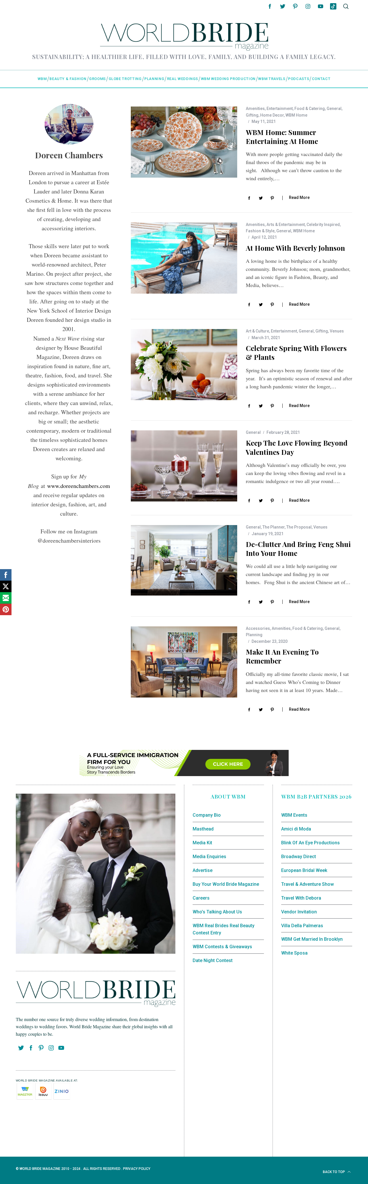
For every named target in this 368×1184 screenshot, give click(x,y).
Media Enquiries (209, 856)
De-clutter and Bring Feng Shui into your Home (298, 548)
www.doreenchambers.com (78, 486)
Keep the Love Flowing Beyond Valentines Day (297, 447)
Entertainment (280, 108)
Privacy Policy (136, 1169)
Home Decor (272, 115)
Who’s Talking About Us (217, 912)
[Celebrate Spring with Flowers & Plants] (184, 364)
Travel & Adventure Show (307, 884)
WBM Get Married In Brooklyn (312, 939)
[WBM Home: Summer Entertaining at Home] (184, 142)
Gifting (252, 115)
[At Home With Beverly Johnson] (184, 258)
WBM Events (294, 815)
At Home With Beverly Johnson (295, 247)
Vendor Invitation (299, 912)
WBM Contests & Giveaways (222, 946)
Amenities (255, 108)
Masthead (203, 829)
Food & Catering (309, 108)
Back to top (334, 1172)
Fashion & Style (260, 231)
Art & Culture (257, 331)
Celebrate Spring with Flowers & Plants (296, 352)
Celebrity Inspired (323, 224)
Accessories (258, 628)
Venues (337, 331)
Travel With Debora (301, 898)
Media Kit (202, 842)
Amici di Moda (296, 829)
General (334, 108)
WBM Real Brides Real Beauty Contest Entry (223, 929)
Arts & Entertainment (286, 224)
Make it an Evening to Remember (282, 656)
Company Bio (207, 815)
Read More (299, 197)
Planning (254, 634)
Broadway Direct (298, 856)
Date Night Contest (213, 960)
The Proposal (299, 527)
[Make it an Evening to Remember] (184, 662)
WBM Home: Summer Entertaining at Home (282, 137)
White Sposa (294, 953)
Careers (201, 898)
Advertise (202, 870)
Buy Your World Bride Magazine (226, 884)
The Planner (273, 527)
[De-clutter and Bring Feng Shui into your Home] (184, 560)
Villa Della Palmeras (302, 925)
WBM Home (296, 115)
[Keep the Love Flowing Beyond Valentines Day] (184, 465)
